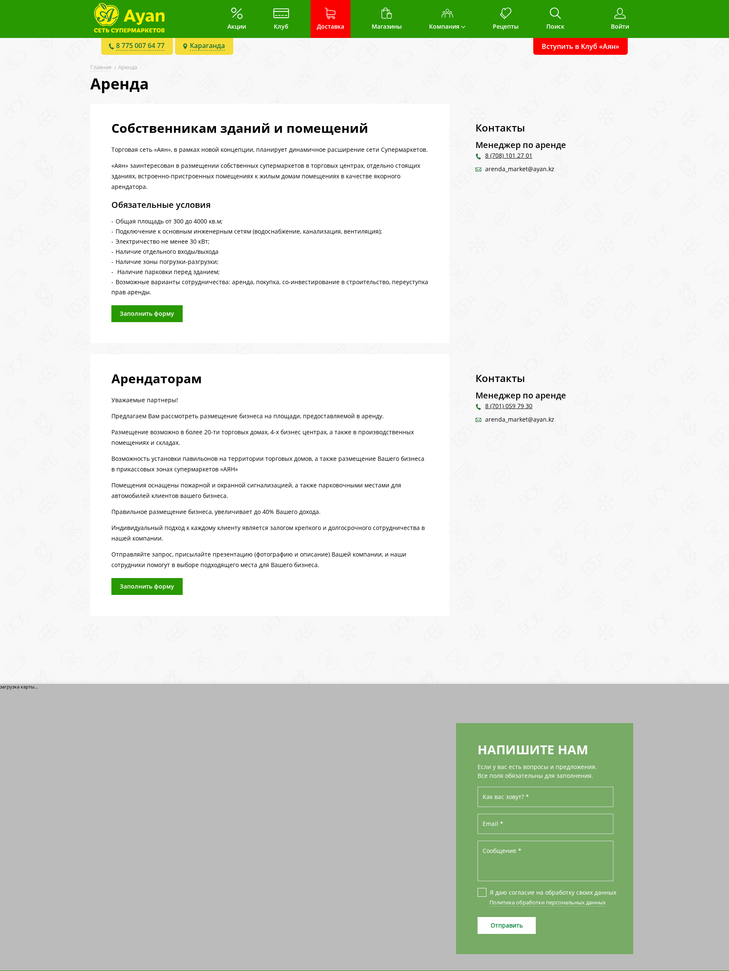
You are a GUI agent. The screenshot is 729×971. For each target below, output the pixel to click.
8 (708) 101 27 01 (508, 155)
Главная (100, 67)
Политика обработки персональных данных (547, 902)
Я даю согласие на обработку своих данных (551, 892)
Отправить (507, 925)
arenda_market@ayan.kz (519, 169)
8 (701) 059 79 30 (508, 406)
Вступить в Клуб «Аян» (580, 46)
